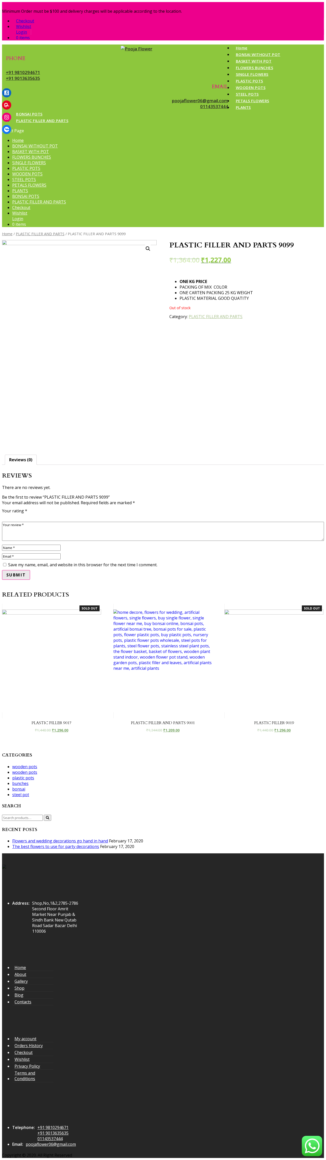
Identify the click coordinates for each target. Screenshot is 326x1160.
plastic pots (23, 778)
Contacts (23, 1002)
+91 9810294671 (23, 72)
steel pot (20, 794)
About (20, 974)
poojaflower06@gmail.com (200, 100)
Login (21, 32)
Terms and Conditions (25, 1075)
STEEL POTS (247, 94)
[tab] (21, 460)
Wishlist (23, 26)
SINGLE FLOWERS (252, 74)
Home (242, 47)
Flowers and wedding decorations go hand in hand (60, 841)
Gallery (21, 981)
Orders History (29, 1045)
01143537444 (214, 106)
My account (25, 1039)
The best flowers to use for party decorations (55, 846)
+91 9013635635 (23, 78)
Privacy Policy (27, 1066)
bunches (20, 783)
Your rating (14, 511)
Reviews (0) (20, 460)
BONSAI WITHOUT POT (258, 54)
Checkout (25, 21)
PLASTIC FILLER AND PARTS (42, 120)
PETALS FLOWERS (252, 100)
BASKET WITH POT (254, 61)
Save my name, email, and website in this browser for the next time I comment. (82, 565)
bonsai (18, 789)
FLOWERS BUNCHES (254, 67)
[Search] (47, 818)
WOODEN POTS (251, 87)
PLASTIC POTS (249, 80)
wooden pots (24, 766)
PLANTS (243, 107)
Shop (19, 988)
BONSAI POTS (29, 113)
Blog (19, 995)
